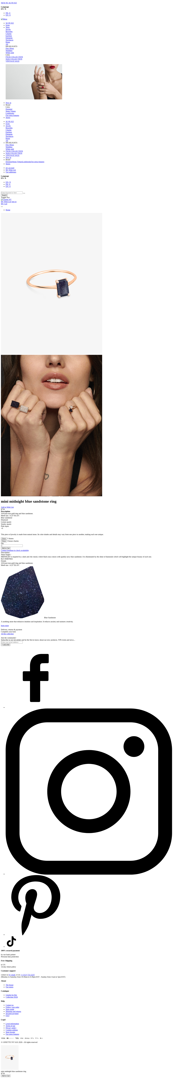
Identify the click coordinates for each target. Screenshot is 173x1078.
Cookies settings (12, 1030)
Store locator (10, 1032)
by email (12, 975)
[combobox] (12, 193)
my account (10, 168)
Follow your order (12, 1007)
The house (9, 985)
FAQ (7, 1016)
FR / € (8, 13)
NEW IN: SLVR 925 (9, 3)
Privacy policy (11, 1028)
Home (8, 210)
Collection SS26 (12, 997)
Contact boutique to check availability (15, 550)
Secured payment (12, 1014)
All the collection (7, 634)
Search (4, 195)
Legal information (12, 1024)
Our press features (12, 1034)
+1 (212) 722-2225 (27, 975)
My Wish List (11, 170)
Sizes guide (10, 1009)
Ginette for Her (11, 995)
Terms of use (10, 1026)
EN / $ (8, 182)
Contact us (10, 1005)
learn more (5, 626)
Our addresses (11, 172)
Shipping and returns (13, 1011)
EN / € (8, 15)
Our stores (9, 987)
